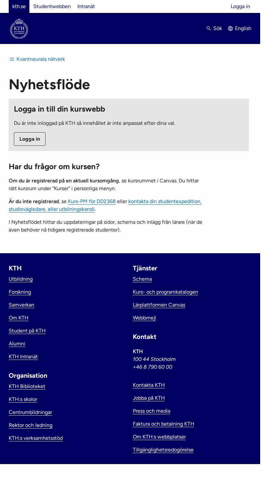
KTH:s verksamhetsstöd (36, 438)
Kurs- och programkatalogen (165, 292)
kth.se (19, 6)
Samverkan (21, 305)
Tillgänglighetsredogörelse (163, 450)
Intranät (86, 6)
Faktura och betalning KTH (163, 424)
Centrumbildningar (30, 412)
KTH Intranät (23, 356)
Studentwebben (52, 6)
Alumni (17, 344)
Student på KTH (27, 331)
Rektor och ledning (30, 425)
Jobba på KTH (149, 398)
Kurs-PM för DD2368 (92, 201)
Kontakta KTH (149, 385)
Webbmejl (144, 318)
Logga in (240, 6)
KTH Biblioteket (27, 386)
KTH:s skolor (23, 399)
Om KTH (18, 318)
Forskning (20, 292)
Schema (142, 279)
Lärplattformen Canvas (159, 305)
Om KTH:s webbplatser (159, 437)
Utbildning (21, 279)
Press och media (151, 411)
